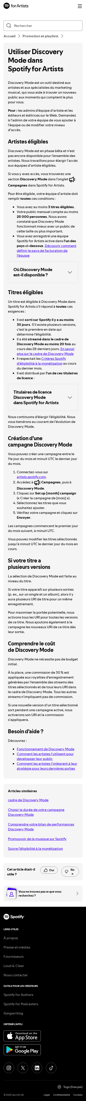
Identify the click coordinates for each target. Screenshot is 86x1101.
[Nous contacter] (76, 893)
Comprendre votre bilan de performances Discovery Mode (41, 826)
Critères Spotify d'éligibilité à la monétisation (41, 361)
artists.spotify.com (31, 476)
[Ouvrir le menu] (79, 6)
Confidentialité (61, 1095)
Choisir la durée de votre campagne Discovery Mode (36, 812)
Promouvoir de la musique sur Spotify (37, 838)
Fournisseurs (14, 956)
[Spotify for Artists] (16, 6)
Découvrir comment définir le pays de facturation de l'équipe (46, 250)
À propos (11, 937)
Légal (47, 1095)
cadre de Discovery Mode (28, 799)
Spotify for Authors (18, 994)
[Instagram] (9, 1068)
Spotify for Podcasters (21, 1003)
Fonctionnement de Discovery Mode (45, 749)
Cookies (77, 1095)
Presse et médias (17, 947)
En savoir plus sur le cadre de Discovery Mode (46, 351)
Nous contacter (16, 975)
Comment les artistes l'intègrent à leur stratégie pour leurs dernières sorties (47, 766)
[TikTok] (51, 1068)
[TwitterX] (23, 1068)
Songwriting (13, 1013)
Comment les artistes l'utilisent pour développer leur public (45, 756)
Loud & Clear (14, 965)
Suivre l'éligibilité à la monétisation (35, 848)
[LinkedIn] (37, 1068)
